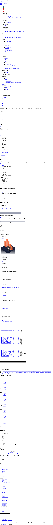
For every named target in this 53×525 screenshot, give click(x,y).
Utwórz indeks (3, 496)
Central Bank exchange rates (8, 49)
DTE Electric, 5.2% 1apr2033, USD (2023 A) (6, 336)
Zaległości (3, 480)
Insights (7, 75)
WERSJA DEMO (5, 94)
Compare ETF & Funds (8, 41)
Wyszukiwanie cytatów (8, 22)
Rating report (11, 452)
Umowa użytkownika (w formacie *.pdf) (7, 520)
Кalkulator (3, 511)
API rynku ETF (7, 89)
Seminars (4, 75)
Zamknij (1, 4)
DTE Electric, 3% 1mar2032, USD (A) (5, 338)
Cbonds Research (7, 72)
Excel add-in (3, 84)
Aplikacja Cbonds (4, 488)
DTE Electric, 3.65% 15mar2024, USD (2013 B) (7, 351)
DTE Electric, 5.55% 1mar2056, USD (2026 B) (6, 331)
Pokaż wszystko (2, 163)
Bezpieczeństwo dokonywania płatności (7, 508)
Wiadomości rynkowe (4, 503)
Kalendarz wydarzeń (4, 479)
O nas (2, 98)
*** (2, 117)
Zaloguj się (1, 3)
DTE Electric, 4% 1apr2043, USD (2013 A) (6, 352)
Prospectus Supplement (5, 152)
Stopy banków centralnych (8, 50)
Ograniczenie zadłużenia (5, 308)
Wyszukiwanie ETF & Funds (5, 500)
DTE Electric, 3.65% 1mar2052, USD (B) (6, 339)
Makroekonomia (7, 55)
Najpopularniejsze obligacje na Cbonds (6, 473)
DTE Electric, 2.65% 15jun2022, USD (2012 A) (6, 353)
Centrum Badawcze (7, 71)
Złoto (5, 62)
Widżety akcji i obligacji (5, 487)
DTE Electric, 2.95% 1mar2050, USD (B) (6, 344)
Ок (0, 523)
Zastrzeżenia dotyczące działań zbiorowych (7, 321)
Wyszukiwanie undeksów (8, 47)
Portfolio (6, 79)
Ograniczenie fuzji (4, 295)
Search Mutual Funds (7, 40)
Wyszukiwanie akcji (4, 476)
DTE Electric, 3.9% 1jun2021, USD (5, 356)
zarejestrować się (4, 524)
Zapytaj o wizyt (5, 97)
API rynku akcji (7, 88)
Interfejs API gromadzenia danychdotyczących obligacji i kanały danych (9, 86)
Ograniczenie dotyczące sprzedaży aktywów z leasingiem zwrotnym (10, 287)
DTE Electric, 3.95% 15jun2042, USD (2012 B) (6, 354)
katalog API (6, 87)
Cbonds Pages (6, 28)
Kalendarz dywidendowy (8, 34)
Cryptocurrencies (7, 48)
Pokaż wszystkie (2, 367)
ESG (5, 25)
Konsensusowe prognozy (5, 497)
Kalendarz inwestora (4, 483)
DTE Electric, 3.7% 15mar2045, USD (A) (6, 348)
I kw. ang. (4, 380)
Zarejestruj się (5, 3)
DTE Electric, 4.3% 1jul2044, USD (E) (5, 350)
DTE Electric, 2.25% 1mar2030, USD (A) (6, 343)
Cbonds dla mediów (4, 505)
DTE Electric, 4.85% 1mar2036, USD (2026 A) (6, 330)
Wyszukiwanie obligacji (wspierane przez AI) (10, 21)
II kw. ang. (4, 378)
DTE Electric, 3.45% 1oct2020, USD (5, 357)
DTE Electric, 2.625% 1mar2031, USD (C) (6, 342)
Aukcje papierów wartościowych (6, 482)
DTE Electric (3, 165)
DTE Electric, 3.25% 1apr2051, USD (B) (6, 341)
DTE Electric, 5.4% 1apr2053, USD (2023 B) (6, 337)
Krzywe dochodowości (8, 26)
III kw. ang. (4, 382)
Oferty (2, 481)
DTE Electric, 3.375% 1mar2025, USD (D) (6, 349)
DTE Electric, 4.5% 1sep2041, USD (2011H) (6, 355)
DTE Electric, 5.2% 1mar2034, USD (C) (6, 335)
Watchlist (6, 14)
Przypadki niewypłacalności (5, 313)
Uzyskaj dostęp (2, 238)
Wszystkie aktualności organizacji (4, 373)
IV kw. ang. (4, 383)
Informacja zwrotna (4, 519)
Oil (5, 61)
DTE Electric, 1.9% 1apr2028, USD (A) (5, 340)
